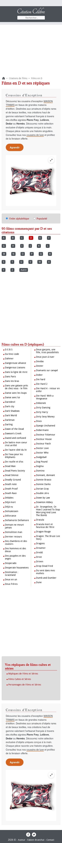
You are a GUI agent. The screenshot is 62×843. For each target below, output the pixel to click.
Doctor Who (42, 452)
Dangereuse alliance (15, 363)
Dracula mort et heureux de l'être (45, 526)
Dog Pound (41, 461)
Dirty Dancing (43, 407)
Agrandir (15, 147)
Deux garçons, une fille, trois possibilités (47, 351)
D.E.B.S (8, 349)
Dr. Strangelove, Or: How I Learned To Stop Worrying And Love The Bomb (48, 511)
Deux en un (11, 579)
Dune (39, 582)
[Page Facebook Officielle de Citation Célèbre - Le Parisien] (28, 835)
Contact (50, 839)
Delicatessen (11, 511)
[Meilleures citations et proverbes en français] (3, 78)
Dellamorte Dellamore (17, 520)
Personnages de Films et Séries (24, 684)
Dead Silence (12, 475)
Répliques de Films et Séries (23, 673)
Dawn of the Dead (14, 429)
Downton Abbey (44, 502)
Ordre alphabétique (19, 218)
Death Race (11, 493)
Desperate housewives (17, 567)
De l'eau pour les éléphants (14, 456)
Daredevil (10, 402)
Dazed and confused (15, 438)
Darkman (10, 420)
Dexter (39, 366)
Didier (39, 375)
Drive (39, 557)
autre (24, 270)
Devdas (40, 361)
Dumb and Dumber (46, 577)
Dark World (11, 415)
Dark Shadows (12, 411)
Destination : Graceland (11, 573)
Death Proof (11, 488)
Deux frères (11, 584)
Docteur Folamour (45, 434)
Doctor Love (42, 448)
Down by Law (43, 497)
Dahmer (9, 358)
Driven (39, 561)
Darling (9, 424)
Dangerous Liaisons (15, 367)
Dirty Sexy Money (45, 416)
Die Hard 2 (41, 384)
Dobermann (42, 430)
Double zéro (42, 493)
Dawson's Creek (13, 433)
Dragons (40, 543)
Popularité (42, 218)
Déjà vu (9, 506)
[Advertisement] (31, 51)
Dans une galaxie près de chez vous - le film (16, 387)
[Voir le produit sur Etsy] (31, 180)
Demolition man (13, 532)
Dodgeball (41, 457)
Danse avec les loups (16, 393)
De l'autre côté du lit (16, 449)
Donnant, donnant (45, 475)
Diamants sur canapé (47, 370)
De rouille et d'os (14, 461)
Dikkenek (41, 403)
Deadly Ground (13, 479)
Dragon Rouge (43, 531)
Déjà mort (10, 502)
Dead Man (10, 466)
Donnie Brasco (43, 479)
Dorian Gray (42, 488)
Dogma (39, 466)
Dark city (9, 406)
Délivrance (10, 515)
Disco (39, 421)
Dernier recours (13, 536)
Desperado (10, 563)
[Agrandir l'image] (51, 160)
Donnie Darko (43, 484)
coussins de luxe (35, 135)
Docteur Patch (43, 443)
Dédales (9, 497)
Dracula (40, 519)
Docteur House (44, 439)
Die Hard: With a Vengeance (44, 397)
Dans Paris (10, 376)
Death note (11, 484)
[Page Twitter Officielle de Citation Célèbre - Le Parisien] (34, 835)
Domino (40, 470)
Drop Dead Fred (44, 566)
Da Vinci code (12, 354)
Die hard (40, 379)
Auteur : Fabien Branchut (31, 839)
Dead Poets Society (15, 470)
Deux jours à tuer (45, 356)
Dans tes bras (12, 381)
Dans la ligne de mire (16, 372)
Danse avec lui (12, 397)
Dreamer (41, 548)
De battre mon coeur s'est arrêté (16, 444)
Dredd (39, 552)
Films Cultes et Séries (19, 679)
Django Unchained (45, 425)
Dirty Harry (42, 412)
